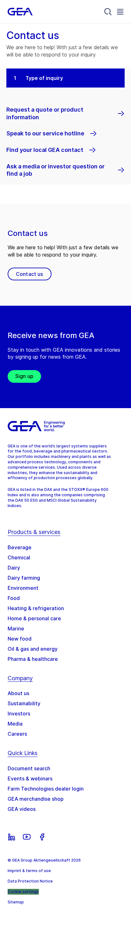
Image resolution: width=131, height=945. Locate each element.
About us (18, 693)
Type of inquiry (44, 78)
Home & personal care (34, 618)
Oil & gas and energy (33, 649)
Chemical (19, 557)
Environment (23, 588)
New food (19, 638)
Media (15, 723)
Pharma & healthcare (33, 659)
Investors (19, 713)
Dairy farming (24, 578)
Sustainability (24, 703)
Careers (17, 734)
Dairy (14, 567)
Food (14, 598)
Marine (16, 628)
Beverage (19, 547)
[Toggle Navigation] (120, 11)
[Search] (108, 12)
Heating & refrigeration (36, 608)
